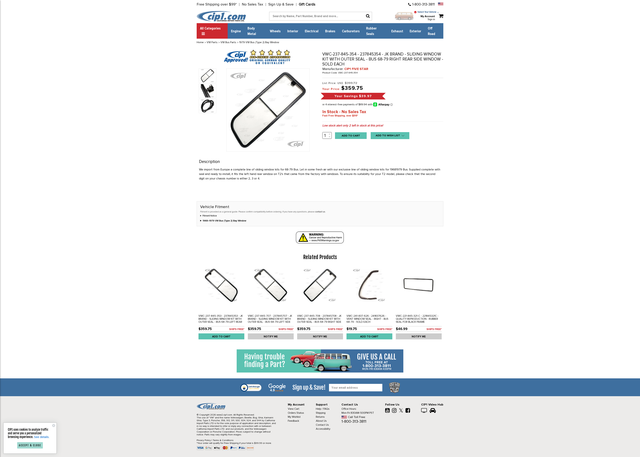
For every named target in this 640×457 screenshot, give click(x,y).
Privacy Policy (204, 440)
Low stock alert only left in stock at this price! (352, 125)
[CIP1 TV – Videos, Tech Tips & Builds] (424, 411)
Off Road (431, 31)
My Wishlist (294, 417)
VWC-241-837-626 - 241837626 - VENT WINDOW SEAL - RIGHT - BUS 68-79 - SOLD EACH (367, 319)
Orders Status (296, 413)
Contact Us (322, 425)
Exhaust (397, 31)
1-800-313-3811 (423, 4)
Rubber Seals (371, 31)
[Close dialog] (53, 425)
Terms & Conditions (223, 440)
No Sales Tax (252, 4)
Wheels (275, 31)
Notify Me (271, 336)
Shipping (321, 413)
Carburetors (351, 31)
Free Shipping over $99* (217, 4)
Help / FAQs (323, 409)
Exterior (415, 31)
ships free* (236, 329)
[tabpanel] (221, 304)
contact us (320, 211)
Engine (236, 31)
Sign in (431, 19)
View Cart (293, 409)
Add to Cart (221, 336)
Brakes (330, 31)
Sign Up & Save (281, 4)
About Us (321, 421)
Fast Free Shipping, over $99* (340, 115)
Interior (292, 31)
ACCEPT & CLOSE (30, 445)
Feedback (293, 421)
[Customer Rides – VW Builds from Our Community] (433, 411)
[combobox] (320, 16)
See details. (42, 437)
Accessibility (323, 429)
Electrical (311, 31)
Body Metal (252, 31)
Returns (320, 417)
